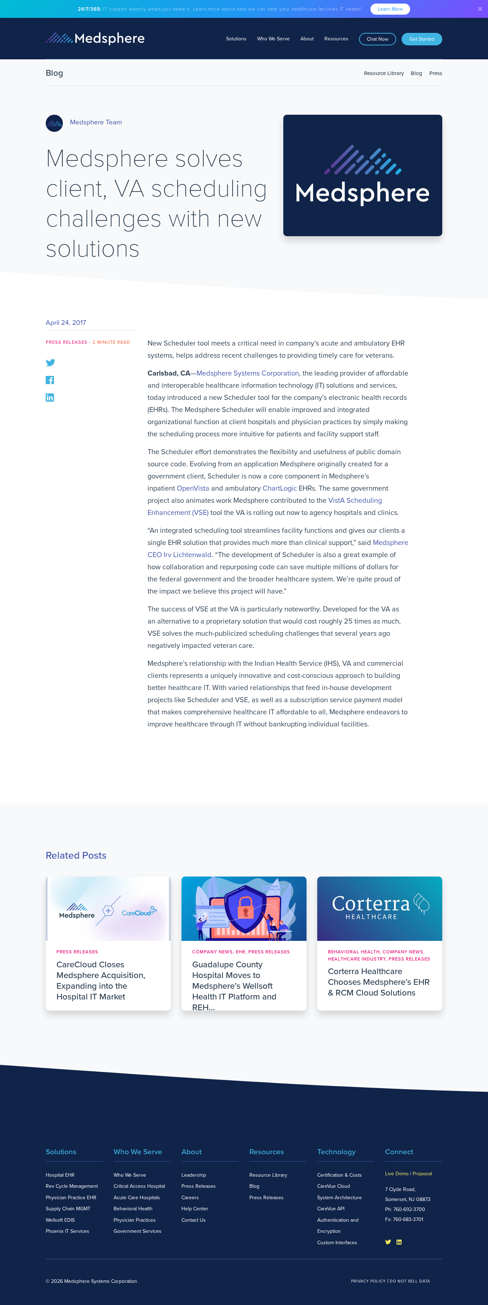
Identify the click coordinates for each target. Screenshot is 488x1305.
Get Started (421, 39)
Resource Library (384, 73)
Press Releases (67, 342)
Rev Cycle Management (72, 1186)
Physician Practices (135, 1220)
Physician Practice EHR (71, 1198)
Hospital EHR (60, 1175)
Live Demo (397, 1174)
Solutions (236, 39)
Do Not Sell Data (410, 1281)
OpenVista (193, 488)
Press (435, 73)
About (307, 39)
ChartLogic (280, 488)
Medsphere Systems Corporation (247, 373)
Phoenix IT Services (67, 1231)
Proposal (422, 1174)
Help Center (194, 1209)
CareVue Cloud (333, 1186)
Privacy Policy (368, 1281)
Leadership (193, 1175)
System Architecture (339, 1198)
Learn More (390, 9)
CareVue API (330, 1209)
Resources (336, 39)
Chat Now (377, 39)
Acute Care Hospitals (137, 1198)
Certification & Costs (339, 1175)
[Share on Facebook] (50, 379)
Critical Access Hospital (139, 1186)
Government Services (137, 1231)
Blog (416, 73)
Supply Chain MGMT (68, 1209)
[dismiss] (480, 9)
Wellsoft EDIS (60, 1220)
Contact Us (193, 1220)
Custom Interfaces (337, 1243)
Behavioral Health (133, 1209)
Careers (190, 1198)
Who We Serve (273, 39)
